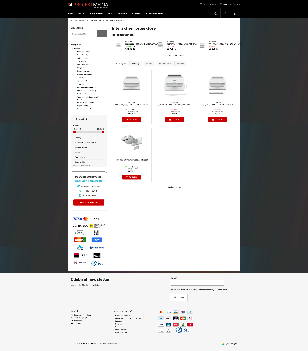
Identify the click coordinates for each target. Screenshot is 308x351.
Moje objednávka (122, 332)
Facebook (78, 321)
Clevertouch (82, 81)
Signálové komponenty (85, 102)
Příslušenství (82, 94)
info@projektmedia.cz (231, 4)
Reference (119, 324)
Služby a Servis (121, 329)
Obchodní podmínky (122, 315)
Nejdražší (149, 64)
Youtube (77, 323)
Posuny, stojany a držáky (86, 90)
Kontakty (118, 321)
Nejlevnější (136, 64)
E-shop (77, 48)
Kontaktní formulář (89, 202)
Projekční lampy (83, 105)
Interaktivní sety (83, 71)
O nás (117, 327)
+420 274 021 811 (210, 4)
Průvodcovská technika (85, 109)
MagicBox (81, 68)
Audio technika (82, 58)
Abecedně (180, 64)
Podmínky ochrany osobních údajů (128, 318)
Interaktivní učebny (84, 65)
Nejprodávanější (165, 64)
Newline (81, 84)
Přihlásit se (179, 297)
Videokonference (83, 51)
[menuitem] (71, 13)
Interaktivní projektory (86, 87)
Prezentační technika (85, 55)
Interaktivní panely (84, 74)
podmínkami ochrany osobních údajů (211, 289)
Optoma (81, 77)
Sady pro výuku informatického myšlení (89, 98)
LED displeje (81, 61)
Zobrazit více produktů (173, 55)
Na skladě (81, 119)
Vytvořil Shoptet (231, 344)
